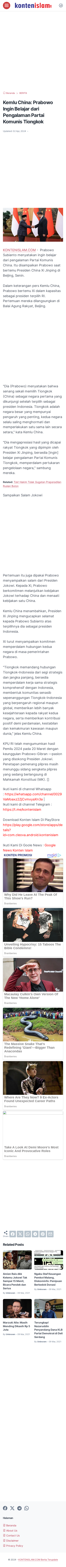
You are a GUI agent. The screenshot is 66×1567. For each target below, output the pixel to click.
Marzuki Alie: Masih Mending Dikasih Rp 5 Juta (16, 1326)
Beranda (11, 1525)
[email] (50, 1234)
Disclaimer (12, 1540)
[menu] (6, 5)
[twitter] (20, 1234)
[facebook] (12, 1234)
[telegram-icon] (19, 1508)
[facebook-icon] (5, 1508)
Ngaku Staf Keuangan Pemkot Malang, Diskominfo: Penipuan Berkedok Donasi (48, 1279)
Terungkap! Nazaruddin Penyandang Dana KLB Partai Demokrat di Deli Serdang (48, 1329)
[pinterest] (42, 1234)
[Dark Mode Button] (61, 5)
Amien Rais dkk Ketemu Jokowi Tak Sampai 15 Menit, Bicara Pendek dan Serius (15, 1281)
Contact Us (13, 1535)
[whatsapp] (27, 1234)
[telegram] (35, 1234)
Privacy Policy (14, 1545)
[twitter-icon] (12, 1508)
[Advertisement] (33, 51)
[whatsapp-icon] (26, 1508)
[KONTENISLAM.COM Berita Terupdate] (33, 5)
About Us (11, 1530)
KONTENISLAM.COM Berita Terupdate (38, 1559)
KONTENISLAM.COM (19, 250)
